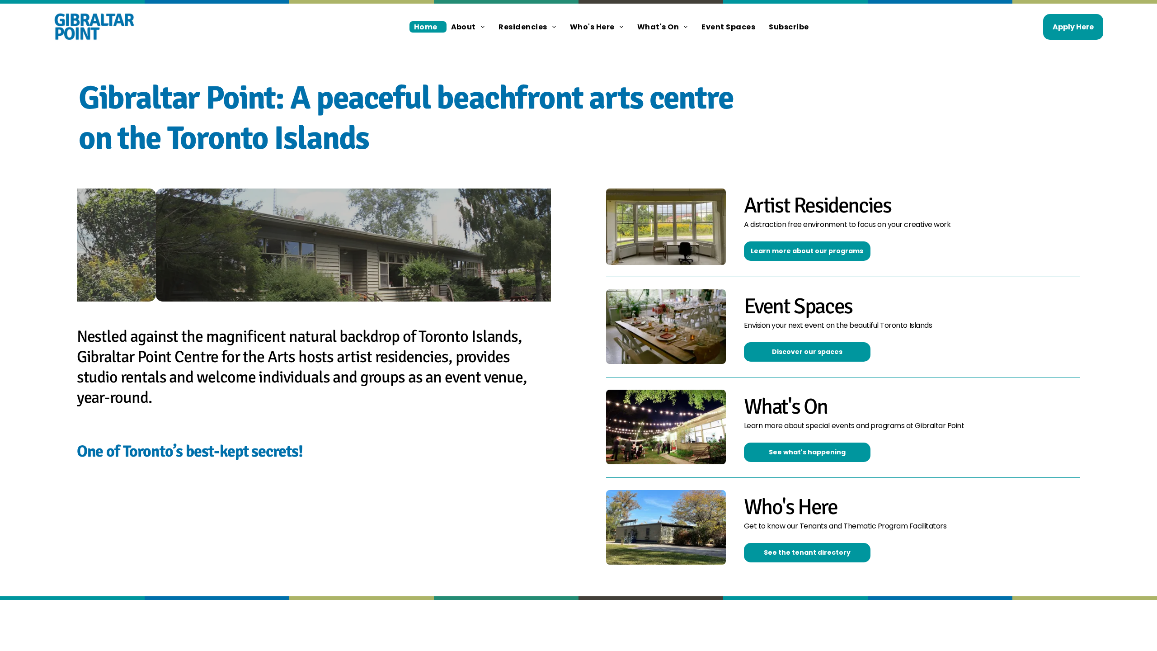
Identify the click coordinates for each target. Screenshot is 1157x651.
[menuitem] (428, 27)
